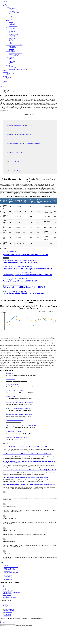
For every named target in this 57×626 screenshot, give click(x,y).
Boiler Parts (11, 49)
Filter (7, 15)
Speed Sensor (12, 8)
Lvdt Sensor (12, 9)
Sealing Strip (12, 61)
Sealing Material (10, 57)
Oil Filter (11, 16)
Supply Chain (9, 77)
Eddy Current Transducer (10, 577)
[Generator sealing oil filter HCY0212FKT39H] (20, 260)
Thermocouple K (8, 579)
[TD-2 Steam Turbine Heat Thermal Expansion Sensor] (10, 396)
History (7, 74)
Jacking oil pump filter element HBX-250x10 (20, 281)
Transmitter (11, 41)
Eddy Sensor (7, 571)
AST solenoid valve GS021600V (13, 422)
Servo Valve (12, 31)
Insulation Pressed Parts (14, 54)
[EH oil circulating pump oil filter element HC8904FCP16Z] (15, 390)
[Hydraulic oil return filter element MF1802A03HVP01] (14, 431)
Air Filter (11, 18)
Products (5, 5)
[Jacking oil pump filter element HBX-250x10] (15, 279)
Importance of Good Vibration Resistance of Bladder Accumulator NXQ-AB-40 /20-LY (29, 470)
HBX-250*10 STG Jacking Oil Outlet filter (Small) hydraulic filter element (25, 477)
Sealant (10, 58)
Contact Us (5, 81)
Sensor (7, 7)
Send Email (2, 622)
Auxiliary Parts (12, 50)
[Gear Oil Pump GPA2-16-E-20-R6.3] (17, 437)
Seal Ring (11, 62)
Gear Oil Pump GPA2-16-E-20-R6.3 (14, 439)
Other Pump (12, 24)
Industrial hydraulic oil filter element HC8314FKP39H (24, 287)
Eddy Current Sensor (14, 12)
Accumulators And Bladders (12, 68)
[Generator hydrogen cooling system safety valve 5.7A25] (12, 385)
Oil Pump (11, 22)
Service (7, 78)
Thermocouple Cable (9, 568)
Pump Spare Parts (13, 26)
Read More (5, 258)
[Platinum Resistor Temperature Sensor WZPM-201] (18, 408)
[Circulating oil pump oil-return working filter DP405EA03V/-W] (19, 272)
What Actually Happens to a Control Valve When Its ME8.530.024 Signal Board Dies (29, 484)
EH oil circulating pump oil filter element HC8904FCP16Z (20, 392)
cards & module (12, 38)
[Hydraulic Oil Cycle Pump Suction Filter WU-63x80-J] (20, 402)
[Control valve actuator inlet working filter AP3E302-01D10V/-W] (17, 266)
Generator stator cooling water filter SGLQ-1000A (18, 416)
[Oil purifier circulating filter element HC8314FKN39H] (15, 291)
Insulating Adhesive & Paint (15, 53)
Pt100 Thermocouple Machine (11, 567)
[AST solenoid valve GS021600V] (15, 420)
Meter (10, 39)
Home (4, 4)
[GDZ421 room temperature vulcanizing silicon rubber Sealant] (9, 373)
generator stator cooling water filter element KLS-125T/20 (25, 255)
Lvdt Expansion (8, 575)
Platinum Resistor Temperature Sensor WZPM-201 (18, 410)
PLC (10, 42)
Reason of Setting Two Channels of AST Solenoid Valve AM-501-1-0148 (25, 447)
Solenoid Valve (12, 30)
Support (5, 76)
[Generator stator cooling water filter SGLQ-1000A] (19, 414)
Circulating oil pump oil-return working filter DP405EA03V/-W (27, 275)
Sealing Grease (12, 59)
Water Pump (12, 23)
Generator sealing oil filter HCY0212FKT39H (20, 262)
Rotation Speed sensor (9, 569)
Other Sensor (12, 13)
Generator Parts (12, 47)
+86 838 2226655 (7, 616)
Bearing (8, 65)
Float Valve (11, 32)
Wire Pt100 (6, 565)
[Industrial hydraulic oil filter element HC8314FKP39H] (15, 285)
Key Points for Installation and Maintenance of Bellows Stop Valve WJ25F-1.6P (27, 454)
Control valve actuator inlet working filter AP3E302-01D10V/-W (27, 269)
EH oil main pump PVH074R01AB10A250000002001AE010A (21, 427)
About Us (5, 72)
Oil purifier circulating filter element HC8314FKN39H (24, 293)
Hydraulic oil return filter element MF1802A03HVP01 (19, 433)
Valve (7, 27)
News (4, 70)
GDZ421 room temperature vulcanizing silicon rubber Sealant (21, 375)
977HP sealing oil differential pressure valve (16, 381)
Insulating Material (10, 51)
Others (10, 43)
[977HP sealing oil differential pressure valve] (10, 379)
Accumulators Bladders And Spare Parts (18, 69)
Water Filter (11, 19)
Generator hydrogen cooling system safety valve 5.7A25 (19, 386)
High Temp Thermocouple (10, 573)
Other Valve (12, 35)
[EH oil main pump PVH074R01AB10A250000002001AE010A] (21, 425)
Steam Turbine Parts (13, 46)
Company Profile (10, 73)
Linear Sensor (7, 576)
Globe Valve (12, 28)
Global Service (9, 80)
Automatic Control (10, 36)
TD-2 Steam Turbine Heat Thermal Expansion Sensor (19, 398)
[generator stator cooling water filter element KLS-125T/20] (9, 252)
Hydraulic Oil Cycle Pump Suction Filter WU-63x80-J (19, 404)
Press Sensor (12, 11)
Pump (7, 20)
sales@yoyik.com (7, 614)
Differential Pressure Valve (15, 34)
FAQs (4, 82)
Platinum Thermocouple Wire (11, 572)
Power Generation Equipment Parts (14, 45)
